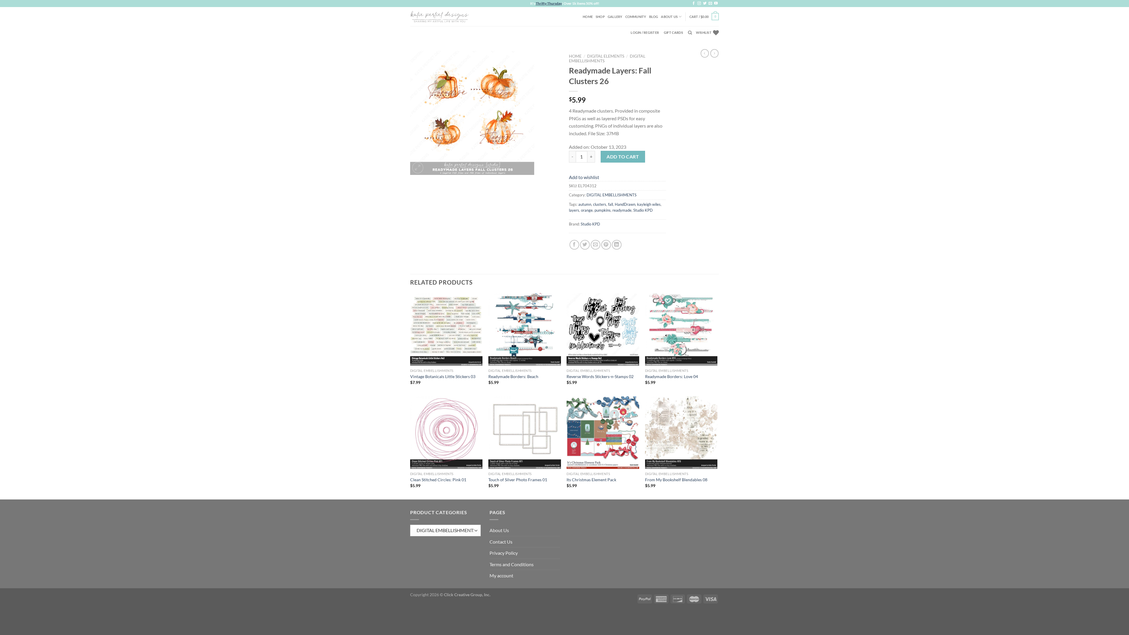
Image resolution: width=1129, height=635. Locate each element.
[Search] (690, 32)
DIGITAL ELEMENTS (605, 56)
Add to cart (623, 156)
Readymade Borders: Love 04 (671, 376)
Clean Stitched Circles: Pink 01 (438, 479)
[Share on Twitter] (585, 245)
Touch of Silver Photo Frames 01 (517, 479)
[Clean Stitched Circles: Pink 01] (446, 432)
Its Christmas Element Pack (591, 479)
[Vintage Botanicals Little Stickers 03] (446, 329)
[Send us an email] (710, 3)
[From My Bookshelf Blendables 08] (681, 432)
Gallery (615, 17)
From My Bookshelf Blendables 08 (676, 479)
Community (635, 17)
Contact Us (501, 541)
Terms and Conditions (512, 564)
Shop (600, 17)
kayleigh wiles (649, 204)
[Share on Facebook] (574, 245)
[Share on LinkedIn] (617, 245)
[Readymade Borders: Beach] (524, 329)
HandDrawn (625, 204)
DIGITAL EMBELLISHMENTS (612, 195)
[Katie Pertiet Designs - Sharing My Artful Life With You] (439, 16)
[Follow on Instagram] (699, 3)
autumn (584, 204)
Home (588, 17)
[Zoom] (418, 167)
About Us (669, 17)
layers (574, 210)
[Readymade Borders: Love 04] (681, 329)
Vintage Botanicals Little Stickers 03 (442, 376)
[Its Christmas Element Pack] (603, 432)
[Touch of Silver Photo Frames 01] (524, 432)
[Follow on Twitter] (705, 3)
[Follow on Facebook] (693, 3)
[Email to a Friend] (595, 245)
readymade (622, 210)
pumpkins (602, 210)
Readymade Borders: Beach (513, 376)
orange (587, 210)
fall (610, 204)
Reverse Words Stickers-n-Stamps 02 (600, 376)
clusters (599, 204)
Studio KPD (643, 210)
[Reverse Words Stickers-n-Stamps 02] (603, 329)
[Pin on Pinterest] (606, 245)
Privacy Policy (504, 553)
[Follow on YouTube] (716, 3)
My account (501, 575)
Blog (653, 17)
